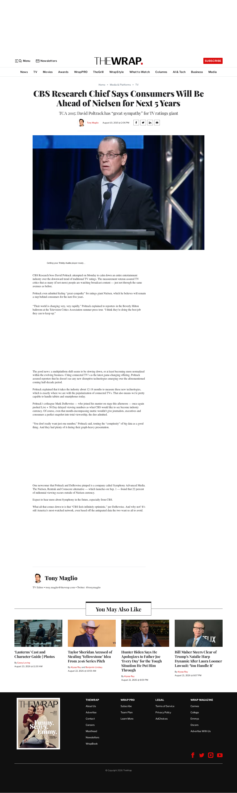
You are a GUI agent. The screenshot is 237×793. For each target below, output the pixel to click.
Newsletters (48, 61)
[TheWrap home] (118, 61)
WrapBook (92, 743)
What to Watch (139, 72)
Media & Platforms (120, 84)
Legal (159, 699)
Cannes (195, 706)
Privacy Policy (163, 712)
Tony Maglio (93, 122)
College (195, 712)
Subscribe (213, 61)
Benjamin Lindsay (94, 667)
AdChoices (161, 718)
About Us (91, 706)
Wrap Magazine (202, 699)
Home (102, 84)
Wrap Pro (128, 699)
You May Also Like (118, 609)
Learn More (127, 718)
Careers (90, 724)
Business (197, 72)
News (24, 72)
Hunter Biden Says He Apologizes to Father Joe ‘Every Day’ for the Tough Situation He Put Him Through (141, 661)
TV (35, 72)
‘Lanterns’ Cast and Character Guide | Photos (34, 654)
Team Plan (127, 712)
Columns (161, 72)
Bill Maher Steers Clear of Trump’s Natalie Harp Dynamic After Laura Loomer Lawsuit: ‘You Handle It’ (198, 659)
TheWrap (92, 699)
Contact (90, 718)
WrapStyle (116, 72)
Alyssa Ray (76, 667)
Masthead (91, 731)
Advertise (91, 712)
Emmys (195, 718)
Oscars (194, 724)
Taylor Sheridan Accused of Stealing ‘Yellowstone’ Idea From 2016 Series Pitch (90, 656)
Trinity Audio (65, 263)
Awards (63, 72)
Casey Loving (23, 662)
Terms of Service (164, 706)
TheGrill (98, 72)
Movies (48, 72)
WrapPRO (80, 72)
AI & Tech (179, 72)
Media (212, 72)
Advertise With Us (201, 731)
